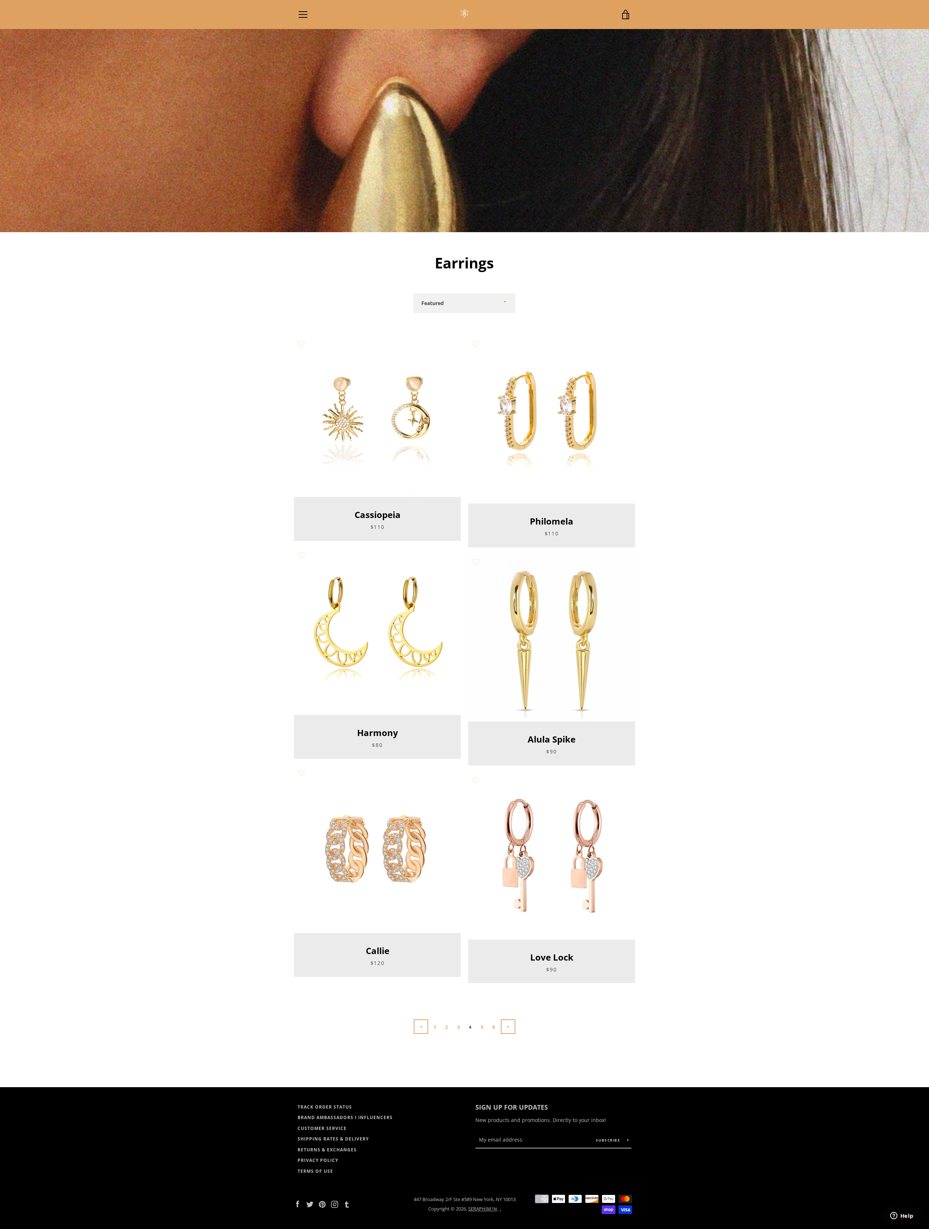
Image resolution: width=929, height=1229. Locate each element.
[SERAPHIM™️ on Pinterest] (322, 1204)
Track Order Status (325, 1107)
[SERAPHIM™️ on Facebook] (297, 1204)
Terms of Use (315, 1171)
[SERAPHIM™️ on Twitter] (310, 1204)
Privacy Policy (318, 1160)
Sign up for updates (511, 1107)
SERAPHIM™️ (482, 1208)
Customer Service (322, 1128)
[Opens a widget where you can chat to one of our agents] (902, 1216)
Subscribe (609, 1140)
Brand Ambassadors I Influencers (345, 1117)
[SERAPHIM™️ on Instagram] (334, 1204)
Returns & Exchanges (327, 1150)
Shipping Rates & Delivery (333, 1139)
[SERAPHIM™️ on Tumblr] (347, 1204)
